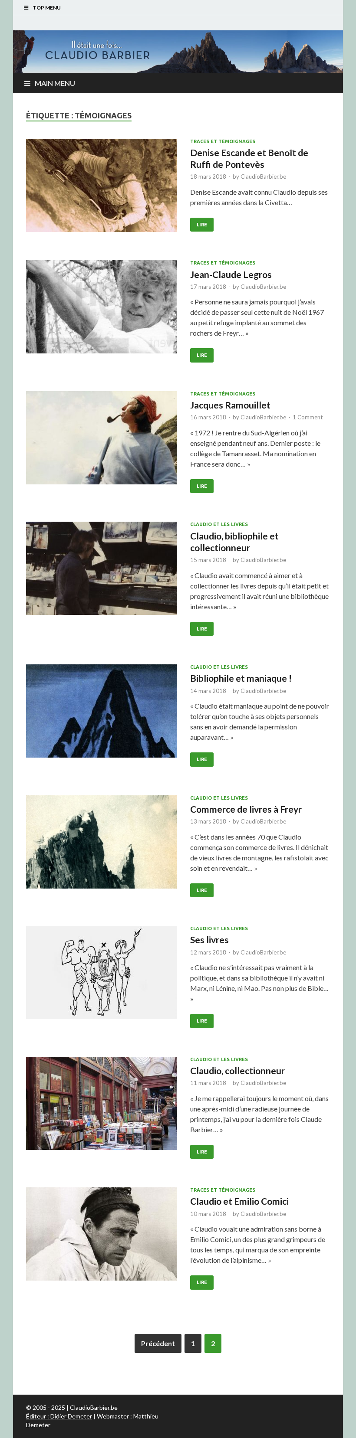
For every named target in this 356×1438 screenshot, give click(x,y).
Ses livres (209, 939)
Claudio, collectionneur (237, 1070)
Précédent (158, 1343)
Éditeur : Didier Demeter (59, 1416)
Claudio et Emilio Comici (239, 1201)
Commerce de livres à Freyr (246, 809)
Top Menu (47, 7)
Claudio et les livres (219, 524)
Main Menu (55, 83)
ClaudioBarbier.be (263, 176)
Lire (202, 224)
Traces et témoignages (222, 141)
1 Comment (308, 417)
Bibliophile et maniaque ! (241, 678)
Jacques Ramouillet (230, 404)
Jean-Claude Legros (231, 274)
